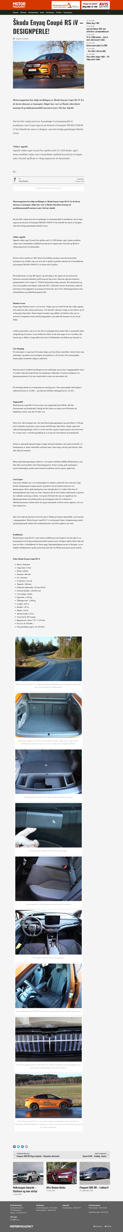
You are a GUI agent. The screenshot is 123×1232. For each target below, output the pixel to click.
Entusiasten (50, 12)
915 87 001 (104, 1212)
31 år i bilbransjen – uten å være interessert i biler (97, 38)
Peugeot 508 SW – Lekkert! (94, 1187)
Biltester (24, 12)
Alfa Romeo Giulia (55, 1187)
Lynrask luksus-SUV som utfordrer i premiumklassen (97, 30)
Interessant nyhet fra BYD (96, 45)
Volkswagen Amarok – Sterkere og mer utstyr (25, 1189)
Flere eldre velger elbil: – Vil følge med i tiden (97, 58)
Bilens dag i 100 (92, 23)
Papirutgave (68, 12)
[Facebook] (14, 1146)
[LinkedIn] (22, 1146)
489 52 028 (52, 1210)
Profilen (59, 12)
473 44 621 (53, 1208)
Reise (42, 12)
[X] (18, 1146)
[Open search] (108, 12)
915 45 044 (103, 1208)
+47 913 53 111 (21, 1213)
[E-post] (26, 1146)
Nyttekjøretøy (33, 12)
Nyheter (16, 12)
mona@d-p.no (15, 1220)
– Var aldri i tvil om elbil (96, 51)
